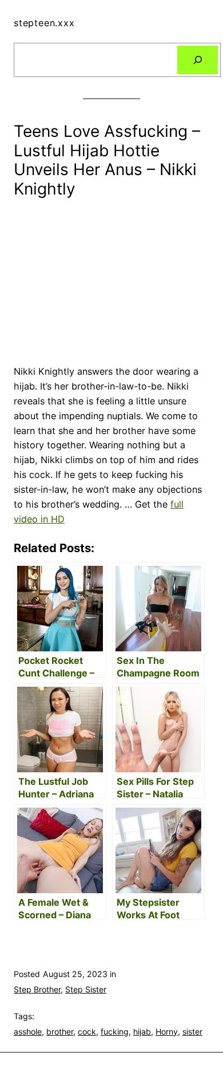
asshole (28, 1031)
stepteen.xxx (44, 23)
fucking (115, 1031)
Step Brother (37, 989)
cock (87, 1031)
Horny (167, 1031)
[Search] (197, 60)
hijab (142, 1031)
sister (192, 1031)
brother (59, 1031)
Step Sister (85, 989)
